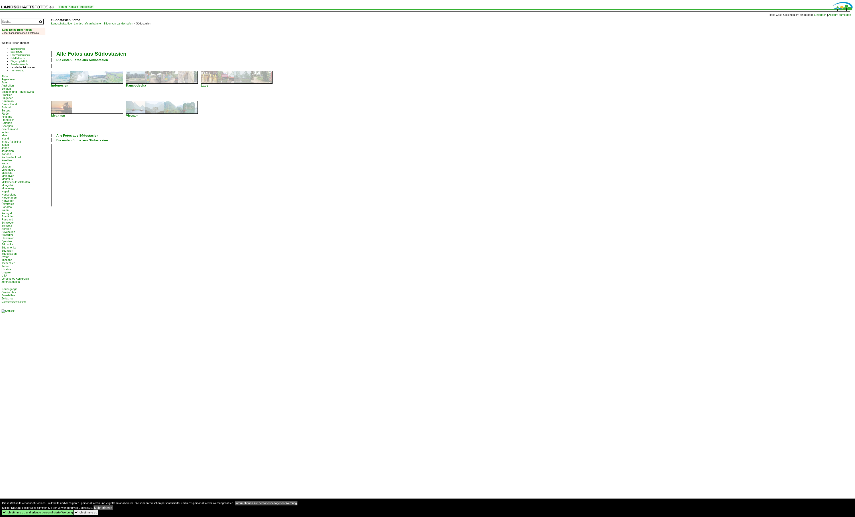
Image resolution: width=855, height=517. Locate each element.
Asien (5, 82)
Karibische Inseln (12, 157)
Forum (63, 6)
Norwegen (8, 200)
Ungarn (6, 272)
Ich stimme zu (86, 512)
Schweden (8, 222)
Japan (5, 147)
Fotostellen (8, 295)
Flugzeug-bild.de (19, 61)
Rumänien (8, 216)
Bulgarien (7, 98)
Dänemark (8, 101)
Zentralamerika (11, 281)
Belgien (6, 88)
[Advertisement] (165, 37)
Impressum (86, 6)
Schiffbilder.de (17, 58)
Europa (6, 110)
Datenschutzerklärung (14, 301)
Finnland (7, 116)
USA (4, 275)
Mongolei (7, 185)
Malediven (8, 176)
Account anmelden (839, 14)
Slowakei (7, 235)
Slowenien (8, 238)
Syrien (5, 256)
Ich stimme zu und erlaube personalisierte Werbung (38, 512)
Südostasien (9, 253)
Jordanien (8, 151)
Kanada (6, 154)
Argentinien (9, 79)
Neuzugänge (9, 289)
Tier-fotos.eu (17, 70)
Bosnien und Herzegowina (18, 91)
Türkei (5, 266)
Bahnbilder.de (17, 48)
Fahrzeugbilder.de (20, 55)
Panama (7, 207)
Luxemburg (8, 169)
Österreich (8, 204)
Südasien (7, 250)
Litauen (6, 166)
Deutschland (9, 104)
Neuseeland (9, 194)
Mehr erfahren (103, 507)
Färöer (6, 113)
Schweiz (7, 225)
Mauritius (7, 179)
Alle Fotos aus (91, 54)
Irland (5, 135)
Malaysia (7, 172)
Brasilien (7, 95)
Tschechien (8, 263)
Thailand (7, 260)
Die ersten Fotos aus (82, 60)
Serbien (6, 228)
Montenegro (9, 188)
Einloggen (820, 14)
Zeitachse (7, 298)
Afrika (5, 76)
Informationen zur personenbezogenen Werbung (266, 503)
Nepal (5, 191)
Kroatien (7, 160)
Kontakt (73, 6)
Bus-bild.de (16, 51)
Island (5, 138)
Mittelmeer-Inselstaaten (16, 182)
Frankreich (8, 119)
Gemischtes (9, 292)
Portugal (7, 213)
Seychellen (8, 232)
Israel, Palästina (11, 141)
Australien (8, 85)
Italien (5, 144)
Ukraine (6, 269)
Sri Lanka (7, 244)
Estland (6, 107)
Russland (7, 219)
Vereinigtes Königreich (15, 278)
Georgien (7, 126)
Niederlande (9, 197)
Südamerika (9, 247)
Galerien (7, 123)
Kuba (5, 163)
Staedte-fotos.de (19, 64)
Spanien (7, 241)
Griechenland (10, 129)
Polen (5, 210)
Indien (5, 132)
